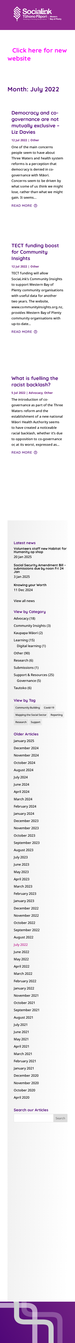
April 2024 (21, 791)
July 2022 (21, 944)
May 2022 (21, 959)
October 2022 (24, 922)
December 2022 (26, 908)
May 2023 (21, 872)
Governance (26, 680)
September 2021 (27, 1010)
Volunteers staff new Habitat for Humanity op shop (40, 550)
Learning (21, 640)
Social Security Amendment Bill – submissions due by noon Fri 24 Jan (40, 568)
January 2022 (24, 988)
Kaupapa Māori (26, 633)
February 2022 (25, 981)
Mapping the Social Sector (30, 715)
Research (21, 660)
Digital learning (29, 646)
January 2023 (24, 901)
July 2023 (21, 857)
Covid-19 (49, 707)
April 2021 (21, 1046)
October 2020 (24, 1090)
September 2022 (27, 930)
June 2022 (21, 952)
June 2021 (21, 1032)
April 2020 (21, 1097)
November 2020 (26, 1083)
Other (34, 140)
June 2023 (21, 864)
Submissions (24, 667)
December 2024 (26, 748)
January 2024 (24, 813)
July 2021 (21, 1024)
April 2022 (21, 966)
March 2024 (23, 799)
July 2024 (21, 777)
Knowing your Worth (30, 585)
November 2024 (26, 755)
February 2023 (25, 893)
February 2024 (25, 806)
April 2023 (21, 879)
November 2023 (26, 828)
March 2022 (23, 973)
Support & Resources (30, 675)
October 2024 (24, 762)
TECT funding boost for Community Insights (35, 251)
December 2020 (26, 1075)
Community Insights (30, 625)
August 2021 (23, 1017)
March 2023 (23, 886)
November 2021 (26, 995)
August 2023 (23, 850)
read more (21, 205)
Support (35, 722)
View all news (24, 601)
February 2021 (25, 1061)
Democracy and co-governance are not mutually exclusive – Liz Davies (35, 122)
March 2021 (23, 1053)
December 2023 (26, 820)
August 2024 (23, 770)
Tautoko (20, 688)
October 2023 (24, 835)
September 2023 (27, 842)
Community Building (27, 707)
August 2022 (23, 937)
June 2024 (21, 784)
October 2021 (24, 1002)
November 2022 (26, 915)
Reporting (56, 715)
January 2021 (24, 1068)
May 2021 (21, 1039)
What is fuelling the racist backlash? (34, 381)
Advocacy (35, 393)
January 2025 (24, 740)
